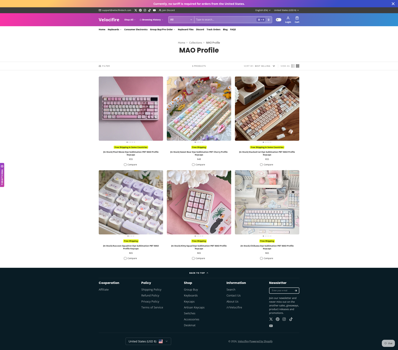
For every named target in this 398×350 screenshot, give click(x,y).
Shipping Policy (151, 289)
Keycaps (189, 301)
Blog (225, 29)
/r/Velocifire (234, 307)
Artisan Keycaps (194, 307)
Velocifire (243, 341)
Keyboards (113, 29)
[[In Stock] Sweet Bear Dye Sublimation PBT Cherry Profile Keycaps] (173, 109)
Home (102, 29)
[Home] (109, 19)
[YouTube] (154, 10)
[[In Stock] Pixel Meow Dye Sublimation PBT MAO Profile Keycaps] (105, 109)
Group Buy (191, 289)
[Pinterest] (140, 10)
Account (288, 19)
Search (231, 289)
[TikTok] (149, 10)
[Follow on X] (135, 10)
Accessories (191, 319)
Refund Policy (150, 295)
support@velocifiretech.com (116, 10)
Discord (200, 29)
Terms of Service (152, 307)
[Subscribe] (295, 290)
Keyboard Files (186, 29)
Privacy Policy (150, 301)
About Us (232, 301)
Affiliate (104, 289)
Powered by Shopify (261, 341)
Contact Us (234, 295)
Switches (189, 313)
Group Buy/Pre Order (161, 29)
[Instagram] (145, 10)
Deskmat (189, 325)
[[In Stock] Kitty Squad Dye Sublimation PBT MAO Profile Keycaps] (173, 203)
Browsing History (151, 19)
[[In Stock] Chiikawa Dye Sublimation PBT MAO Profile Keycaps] (241, 203)
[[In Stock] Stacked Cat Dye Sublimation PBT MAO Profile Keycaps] (241, 109)
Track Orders (213, 29)
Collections (195, 42)
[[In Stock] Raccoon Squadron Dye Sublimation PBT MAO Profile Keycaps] (107, 203)
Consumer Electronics (136, 29)
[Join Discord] (167, 10)
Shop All (128, 19)
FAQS (233, 29)
